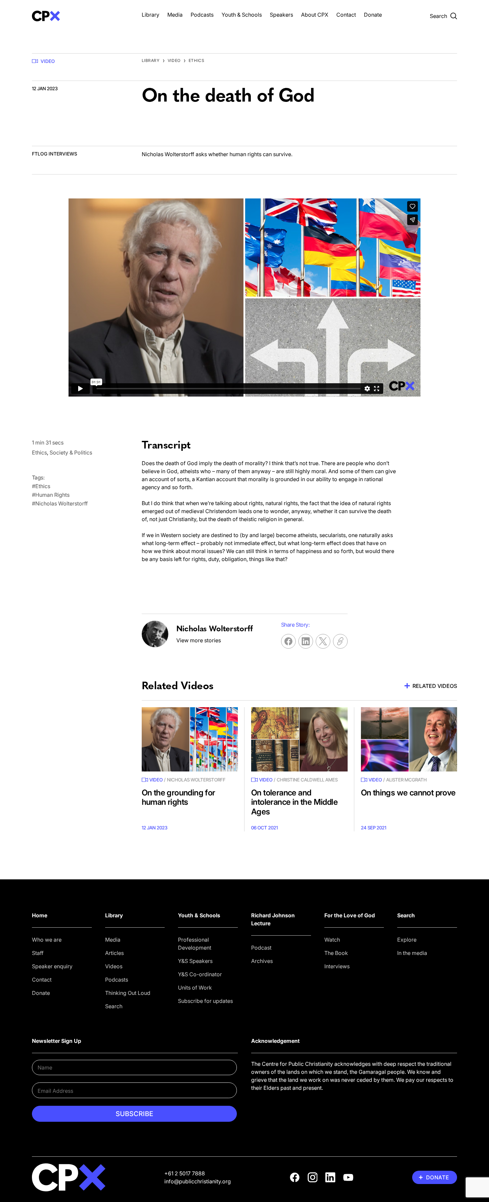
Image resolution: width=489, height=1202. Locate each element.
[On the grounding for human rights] (190, 739)
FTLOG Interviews (54, 153)
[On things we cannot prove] (409, 739)
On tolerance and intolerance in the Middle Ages (294, 802)
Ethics (197, 60)
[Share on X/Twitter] (323, 641)
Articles (114, 953)
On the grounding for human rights (178, 797)
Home (39, 915)
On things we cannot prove (408, 792)
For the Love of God (349, 915)
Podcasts (202, 14)
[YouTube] (348, 1177)
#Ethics (41, 486)
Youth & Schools (242, 14)
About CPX (314, 14)
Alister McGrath (406, 779)
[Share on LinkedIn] (305, 641)
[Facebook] (295, 1177)
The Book (336, 953)
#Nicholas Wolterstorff (60, 503)
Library (150, 14)
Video (48, 61)
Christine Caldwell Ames (307, 779)
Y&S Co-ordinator (200, 974)
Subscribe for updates (205, 1001)
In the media (412, 953)
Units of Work (195, 987)
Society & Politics (71, 452)
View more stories (198, 640)
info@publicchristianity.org (197, 1181)
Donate (373, 14)
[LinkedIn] (330, 1177)
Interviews (337, 966)
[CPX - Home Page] (80, 16)
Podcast (261, 947)
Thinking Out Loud (127, 993)
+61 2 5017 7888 (184, 1173)
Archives (262, 961)
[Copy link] (340, 641)
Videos (113, 966)
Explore (406, 939)
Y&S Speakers (195, 961)
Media (175, 14)
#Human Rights (51, 494)
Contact (346, 14)
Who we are (47, 939)
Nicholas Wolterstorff (196, 779)
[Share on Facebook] (288, 641)
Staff (38, 953)
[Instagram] (313, 1177)
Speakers (281, 14)
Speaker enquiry (52, 966)
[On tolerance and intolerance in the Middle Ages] (299, 739)
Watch (332, 939)
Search (113, 1006)
